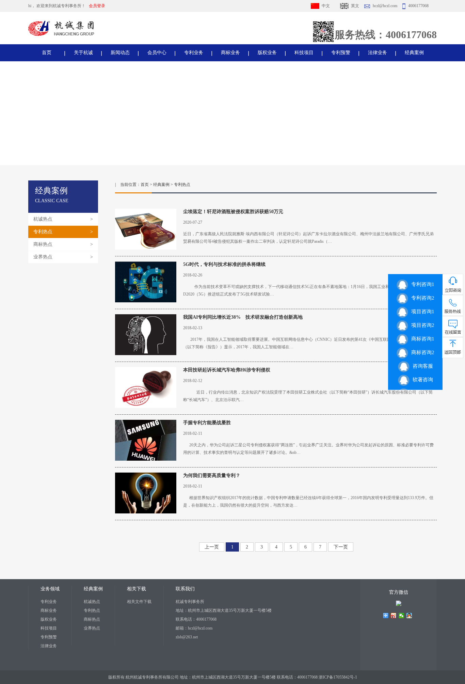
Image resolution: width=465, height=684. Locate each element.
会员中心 (156, 52)
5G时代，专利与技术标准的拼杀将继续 (224, 264)
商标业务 (230, 52)
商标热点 (42, 244)
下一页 (341, 547)
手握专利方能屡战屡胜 (207, 422)
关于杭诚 (83, 52)
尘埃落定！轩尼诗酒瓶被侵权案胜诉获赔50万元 (233, 211)
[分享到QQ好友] (409, 615)
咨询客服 (421, 366)
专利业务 (193, 52)
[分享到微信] (401, 615)
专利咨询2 (421, 298)
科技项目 (304, 52)
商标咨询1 (421, 338)
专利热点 (42, 231)
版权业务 (267, 52)
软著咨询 (421, 379)
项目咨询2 (421, 325)
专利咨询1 (421, 284)
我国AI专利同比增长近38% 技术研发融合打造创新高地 (243, 317)
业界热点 (42, 256)
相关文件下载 (139, 601)
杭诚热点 (42, 219)
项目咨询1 (421, 311)
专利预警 (340, 52)
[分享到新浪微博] (394, 615)
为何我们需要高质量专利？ (211, 475)
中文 (326, 5)
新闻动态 (120, 52)
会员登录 (97, 5)
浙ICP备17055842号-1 (338, 677)
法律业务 (377, 52)
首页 (46, 52)
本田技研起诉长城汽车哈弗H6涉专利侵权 (226, 369)
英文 (355, 5)
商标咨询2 (421, 352)
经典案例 (414, 52)
